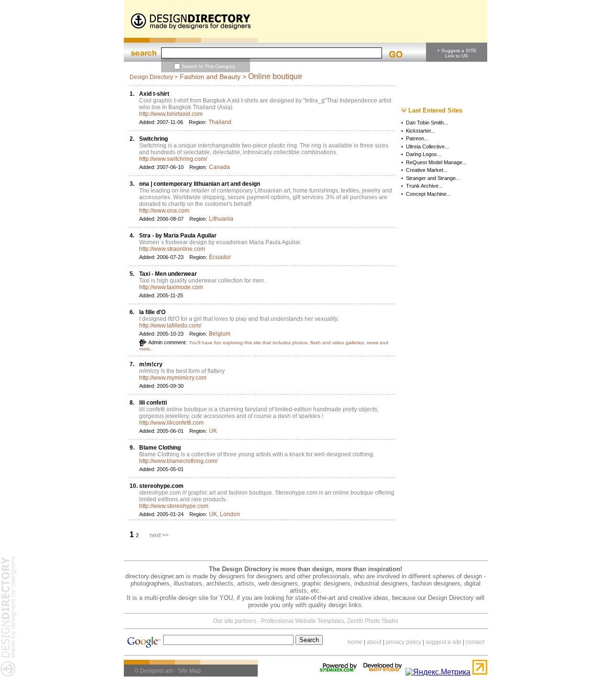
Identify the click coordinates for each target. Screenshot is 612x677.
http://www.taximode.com (171, 287)
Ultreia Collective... (427, 146)
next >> (159, 535)
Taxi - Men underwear (168, 274)
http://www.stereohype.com (173, 506)
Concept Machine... (428, 194)
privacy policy (403, 642)
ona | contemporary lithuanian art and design (199, 184)
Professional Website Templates (302, 621)
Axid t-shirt (154, 93)
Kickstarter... (420, 131)
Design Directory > (154, 77)
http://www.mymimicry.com (173, 377)
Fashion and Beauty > (213, 76)
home (355, 642)
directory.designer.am (154, 576)
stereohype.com (161, 486)
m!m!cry (151, 364)
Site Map (189, 670)
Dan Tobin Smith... (427, 122)
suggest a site (443, 642)
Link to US (456, 55)
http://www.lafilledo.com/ (170, 325)
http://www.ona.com (164, 210)
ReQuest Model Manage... (436, 162)
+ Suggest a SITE (457, 50)
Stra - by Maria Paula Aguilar (178, 235)
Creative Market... (427, 170)
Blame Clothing (160, 447)
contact (475, 642)
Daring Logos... (423, 154)
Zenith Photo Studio (372, 621)
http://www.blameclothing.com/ (178, 461)
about (374, 642)
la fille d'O (152, 312)
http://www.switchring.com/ (173, 159)
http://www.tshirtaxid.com (171, 114)
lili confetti (153, 402)
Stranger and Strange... (433, 178)
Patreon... (417, 138)
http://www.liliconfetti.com (171, 422)
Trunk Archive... (424, 186)
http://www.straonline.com (172, 249)
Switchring (153, 138)
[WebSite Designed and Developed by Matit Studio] (382, 672)
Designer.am (156, 670)
